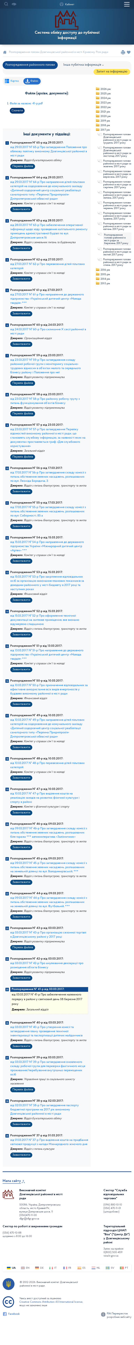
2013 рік (105, 283)
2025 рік (105, 93)
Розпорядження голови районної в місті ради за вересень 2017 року (117, 174)
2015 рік (105, 274)
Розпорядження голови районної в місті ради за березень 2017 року (116, 239)
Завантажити (21, 209)
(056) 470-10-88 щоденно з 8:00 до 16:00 (17, 1234)
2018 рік (105, 125)
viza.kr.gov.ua (110, 1255)
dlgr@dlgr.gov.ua (29, 1218)
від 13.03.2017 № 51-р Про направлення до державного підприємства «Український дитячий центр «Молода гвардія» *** (46, 654)
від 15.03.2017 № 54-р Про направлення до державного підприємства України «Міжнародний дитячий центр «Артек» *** (47, 546)
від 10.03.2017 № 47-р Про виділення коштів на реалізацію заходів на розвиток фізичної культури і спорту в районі (44, 798)
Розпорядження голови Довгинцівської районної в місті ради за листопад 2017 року (117, 151)
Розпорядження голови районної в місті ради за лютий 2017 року (117, 252)
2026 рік (105, 89)
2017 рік (105, 130)
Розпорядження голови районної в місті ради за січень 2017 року (117, 262)
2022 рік (105, 107)
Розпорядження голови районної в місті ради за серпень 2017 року (117, 184)
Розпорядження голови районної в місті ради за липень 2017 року (117, 195)
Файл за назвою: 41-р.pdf (26, 103)
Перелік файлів (22, 166)
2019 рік (105, 120)
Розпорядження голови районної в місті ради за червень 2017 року (117, 205)
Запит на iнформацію (111, 71)
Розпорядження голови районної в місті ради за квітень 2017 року (117, 226)
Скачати (17, 110)
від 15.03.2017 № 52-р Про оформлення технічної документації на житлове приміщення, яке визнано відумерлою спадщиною (44, 620)
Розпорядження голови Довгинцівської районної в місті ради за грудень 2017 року (117, 138)
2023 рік (105, 102)
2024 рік (105, 98)
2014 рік (105, 279)
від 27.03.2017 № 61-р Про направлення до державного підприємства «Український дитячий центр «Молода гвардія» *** (47, 299)
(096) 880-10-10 (112, 1204)
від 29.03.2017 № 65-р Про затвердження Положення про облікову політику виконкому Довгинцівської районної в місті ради (48, 151)
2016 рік (105, 270)
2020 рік (105, 116)
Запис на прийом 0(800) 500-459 (113, 1250)
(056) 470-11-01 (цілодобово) (112, 1210)
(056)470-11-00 (28, 1215)
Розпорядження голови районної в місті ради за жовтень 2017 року (117, 164)
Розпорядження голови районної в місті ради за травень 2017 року (117, 216)
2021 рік (105, 111)
